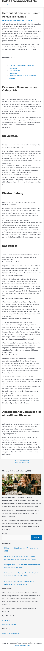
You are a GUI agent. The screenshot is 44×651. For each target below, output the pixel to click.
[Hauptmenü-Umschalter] (7, 4)
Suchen (4, 533)
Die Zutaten (13, 68)
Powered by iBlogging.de (10, 633)
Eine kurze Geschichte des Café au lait (22, 65)
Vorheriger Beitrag (22, 460)
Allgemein (6, 20)
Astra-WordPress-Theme (22, 645)
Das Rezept (13, 73)
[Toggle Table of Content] (3, 62)
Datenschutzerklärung (9, 624)
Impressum (6, 620)
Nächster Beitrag (22, 462)
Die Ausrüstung (15, 70)
